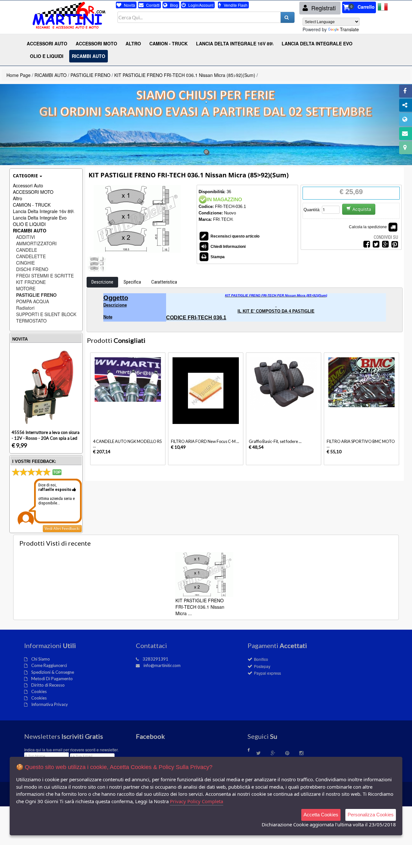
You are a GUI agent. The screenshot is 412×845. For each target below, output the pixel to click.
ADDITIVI (25, 237)
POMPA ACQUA (32, 301)
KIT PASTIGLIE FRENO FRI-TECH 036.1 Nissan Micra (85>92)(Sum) (185, 75)
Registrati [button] (323, 8)
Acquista (361, 209)
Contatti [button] (152, 5)
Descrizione (102, 282)
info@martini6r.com (162, 665)
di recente (55, 543)
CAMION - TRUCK (32, 205)
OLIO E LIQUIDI (29, 224)
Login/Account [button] (200, 5)
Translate (349, 29)
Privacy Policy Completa (196, 801)
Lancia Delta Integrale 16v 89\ (43, 211)
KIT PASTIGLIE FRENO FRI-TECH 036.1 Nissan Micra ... (199, 606)
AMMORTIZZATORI (36, 243)
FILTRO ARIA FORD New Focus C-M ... (205, 441)
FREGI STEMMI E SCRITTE (45, 275)
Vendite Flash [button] (235, 5)
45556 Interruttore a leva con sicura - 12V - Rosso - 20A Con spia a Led (46, 435)
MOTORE (25, 288)
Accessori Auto (28, 185)
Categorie (25, 176)
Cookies (39, 691)
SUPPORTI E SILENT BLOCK (46, 314)
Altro (17, 198)
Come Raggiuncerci (49, 665)
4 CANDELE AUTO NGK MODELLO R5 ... (127, 443)
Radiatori (25, 308)
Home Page (18, 75)
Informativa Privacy (49, 704)
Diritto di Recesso (48, 685)
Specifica (132, 282)
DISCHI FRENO (32, 269)
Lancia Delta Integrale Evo (40, 217)
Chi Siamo (40, 659)
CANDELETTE (31, 256)
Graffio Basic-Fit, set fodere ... (275, 441)
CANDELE (26, 250)
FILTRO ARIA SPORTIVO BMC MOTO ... (361, 443)
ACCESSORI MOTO (33, 192)
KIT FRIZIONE (31, 282)
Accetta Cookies (321, 814)
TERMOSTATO (31, 320)
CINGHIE (25, 262)
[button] (359, 7)
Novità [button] (129, 5)
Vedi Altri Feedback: (62, 528)
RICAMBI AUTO (50, 75)
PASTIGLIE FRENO (90, 75)
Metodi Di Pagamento (52, 678)
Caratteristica (164, 282)
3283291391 (155, 659)
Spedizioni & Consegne (52, 672)
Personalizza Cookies (371, 814)
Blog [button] (173, 5)
